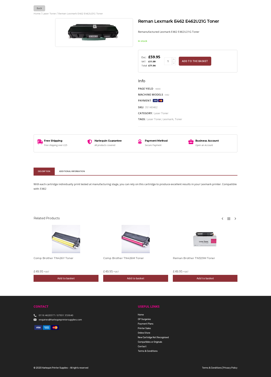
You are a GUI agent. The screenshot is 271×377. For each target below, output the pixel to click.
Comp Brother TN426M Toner (123, 258)
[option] (66, 253)
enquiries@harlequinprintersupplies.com (60, 319)
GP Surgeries (144, 319)
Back (39, 8)
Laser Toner (49, 13)
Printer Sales (144, 328)
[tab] (44, 172)
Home (37, 13)
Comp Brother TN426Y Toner (53, 258)
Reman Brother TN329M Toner (194, 258)
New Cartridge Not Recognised (153, 337)
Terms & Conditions (148, 351)
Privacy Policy (230, 368)
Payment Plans (145, 323)
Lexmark (168, 119)
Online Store (144, 333)
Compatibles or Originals (150, 342)
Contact (142, 346)
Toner (178, 119)
